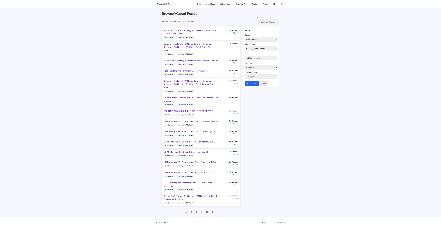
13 (207, 212)
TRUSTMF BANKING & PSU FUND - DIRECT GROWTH (189, 111)
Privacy (266, 4)
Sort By (260, 18)
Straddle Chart (242, 4)
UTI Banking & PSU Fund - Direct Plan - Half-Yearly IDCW (191, 121)
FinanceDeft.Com (164, 4)
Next (214, 212)
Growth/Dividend (251, 73)
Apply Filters (252, 83)
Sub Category (250, 44)
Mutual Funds (210, 4)
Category (248, 35)
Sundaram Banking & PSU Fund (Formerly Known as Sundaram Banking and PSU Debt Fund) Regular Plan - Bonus (189, 84)
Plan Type (248, 63)
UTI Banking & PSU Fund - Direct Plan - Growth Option (189, 131)
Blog (199, 4)
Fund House (249, 54)
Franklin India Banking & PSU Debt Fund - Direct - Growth (191, 60)
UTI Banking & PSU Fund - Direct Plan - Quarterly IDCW (190, 162)
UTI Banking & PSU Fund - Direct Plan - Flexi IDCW (188, 172)
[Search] (274, 4)
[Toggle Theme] (282, 4)
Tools (254, 4)
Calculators (225, 4)
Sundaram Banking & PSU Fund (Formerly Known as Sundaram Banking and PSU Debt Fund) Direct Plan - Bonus (188, 47)
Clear (264, 83)
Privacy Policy (279, 223)
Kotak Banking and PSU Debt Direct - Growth (185, 70)
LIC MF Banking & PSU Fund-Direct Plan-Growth (186, 152)
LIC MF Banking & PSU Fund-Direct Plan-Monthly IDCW (190, 141)
